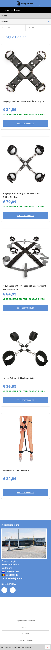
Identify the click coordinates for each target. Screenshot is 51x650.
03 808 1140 (11, 575)
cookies (29, 647)
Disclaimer (25, 627)
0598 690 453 (12, 571)
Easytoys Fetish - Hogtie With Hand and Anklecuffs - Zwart (21, 195)
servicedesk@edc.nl (12, 578)
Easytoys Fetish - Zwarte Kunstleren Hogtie (23, 101)
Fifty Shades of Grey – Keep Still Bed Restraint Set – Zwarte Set (24, 287)
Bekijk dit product (25, 123)
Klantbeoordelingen (25, 640)
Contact (25, 634)
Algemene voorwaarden (25, 620)
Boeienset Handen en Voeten (16, 470)
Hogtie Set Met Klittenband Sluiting (20, 378)
